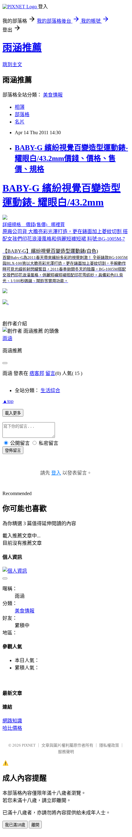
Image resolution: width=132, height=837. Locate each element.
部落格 (22, 114)
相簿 (20, 107)
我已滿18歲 (15, 825)
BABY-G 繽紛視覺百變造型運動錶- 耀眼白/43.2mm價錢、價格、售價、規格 (71, 158)
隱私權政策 (109, 745)
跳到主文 (12, 64)
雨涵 (7, 338)
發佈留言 (13, 450)
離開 (35, 825)
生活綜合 (50, 390)
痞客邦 (36, 373)
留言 (50, 373)
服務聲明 (66, 751)
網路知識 (12, 720)
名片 (20, 121)
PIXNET (29, 745)
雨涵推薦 (22, 47)
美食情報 (53, 94)
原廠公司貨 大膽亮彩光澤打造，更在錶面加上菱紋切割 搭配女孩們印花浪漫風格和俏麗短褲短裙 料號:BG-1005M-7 (65, 233)
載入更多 (13, 413)
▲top (8, 401)
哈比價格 (12, 728)
